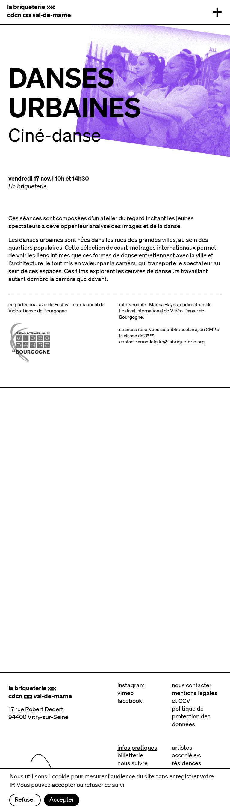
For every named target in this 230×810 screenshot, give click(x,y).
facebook (129, 700)
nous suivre (132, 763)
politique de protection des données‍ (191, 716)
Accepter (61, 799)
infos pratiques (137, 747)
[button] (217, 12)
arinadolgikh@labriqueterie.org (171, 342)
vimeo (125, 693)
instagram (131, 685)
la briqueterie (29, 186)
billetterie (130, 755)
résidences (186, 763)
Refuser (25, 799)
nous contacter (191, 685)
